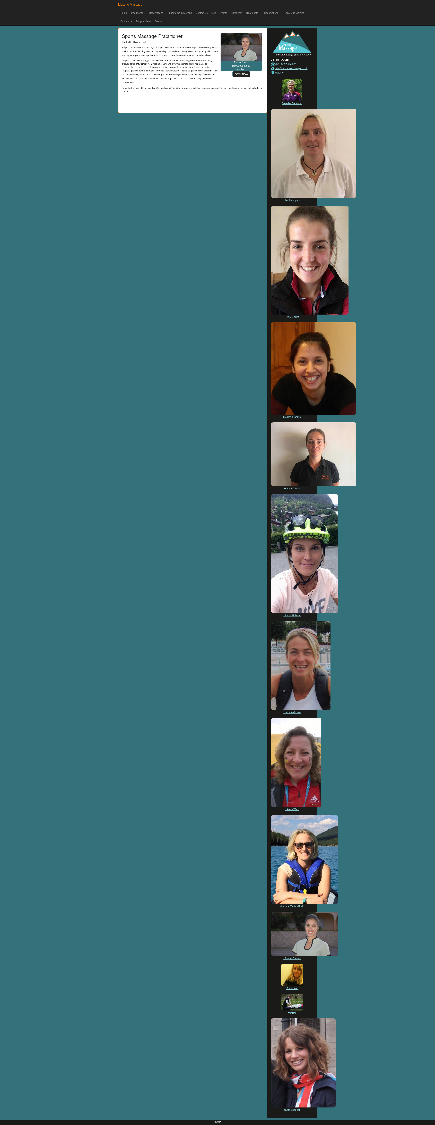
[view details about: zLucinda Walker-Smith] (304, 859)
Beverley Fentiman (292, 103)
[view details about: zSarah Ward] (296, 762)
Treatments (137, 12)
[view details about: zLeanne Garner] (301, 665)
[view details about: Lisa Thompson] (314, 153)
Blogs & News (143, 21)
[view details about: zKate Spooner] (303, 1062)
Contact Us (202, 12)
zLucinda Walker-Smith (292, 906)
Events (223, 12)
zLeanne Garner (292, 712)
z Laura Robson (292, 615)
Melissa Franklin (292, 416)
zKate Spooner (292, 1109)
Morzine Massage (130, 4)
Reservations (156, 12)
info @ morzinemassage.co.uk (291, 68)
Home (123, 12)
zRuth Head (292, 988)
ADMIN (217, 1121)
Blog (213, 12)
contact (241, 69)
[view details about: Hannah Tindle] (314, 454)
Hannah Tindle (292, 488)
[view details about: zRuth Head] (292, 974)
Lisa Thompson (292, 200)
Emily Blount (292, 316)
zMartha (292, 1012)
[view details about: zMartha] (292, 1002)
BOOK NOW (241, 74)
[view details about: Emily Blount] (310, 259)
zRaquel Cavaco (292, 958)
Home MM (236, 12)
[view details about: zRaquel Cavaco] (241, 46)
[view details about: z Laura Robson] (304, 553)
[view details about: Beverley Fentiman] (292, 89)
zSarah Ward (292, 809)
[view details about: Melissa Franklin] (314, 368)
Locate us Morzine (294, 12)
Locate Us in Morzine (180, 12)
